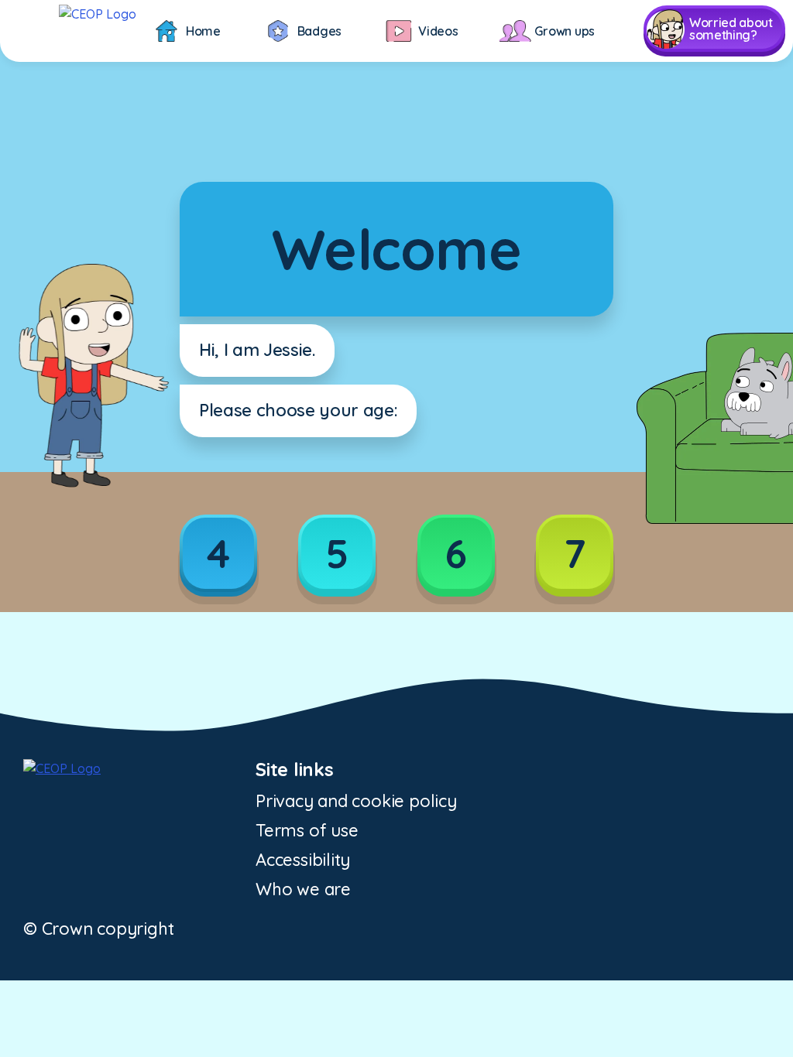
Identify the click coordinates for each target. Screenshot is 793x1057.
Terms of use (307, 830)
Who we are (303, 889)
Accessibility (303, 860)
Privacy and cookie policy (356, 801)
